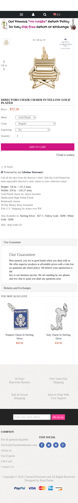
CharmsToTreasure (35, 476)
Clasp (4, 123)
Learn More (65, 48)
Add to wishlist (66, 155)
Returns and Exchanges (17, 288)
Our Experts (8, 455)
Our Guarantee (12, 242)
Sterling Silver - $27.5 (31, 216)
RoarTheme (47, 480)
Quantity (5, 136)
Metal (4, 117)
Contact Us (7, 466)
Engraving (6, 129)
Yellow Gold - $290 (55, 216)
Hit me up (58, 417)
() (58, 14)
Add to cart (37, 147)
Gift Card (6, 461)
